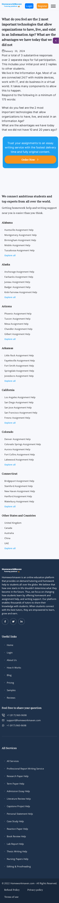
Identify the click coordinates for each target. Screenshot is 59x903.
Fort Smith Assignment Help (19, 365)
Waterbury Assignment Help (19, 501)
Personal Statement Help (20, 813)
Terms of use (11, 896)
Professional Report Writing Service (25, 768)
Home (10, 645)
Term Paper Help (15, 783)
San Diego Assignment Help (18, 402)
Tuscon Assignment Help (17, 318)
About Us (12, 660)
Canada (8, 527)
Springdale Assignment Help (19, 370)
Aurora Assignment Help (17, 449)
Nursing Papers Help (17, 858)
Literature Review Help (19, 798)
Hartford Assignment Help (18, 496)
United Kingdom (12, 522)
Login (10, 652)
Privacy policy (35, 889)
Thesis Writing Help (17, 851)
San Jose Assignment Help (18, 407)
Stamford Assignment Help (18, 486)
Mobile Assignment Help (17, 245)
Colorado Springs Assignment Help (22, 444)
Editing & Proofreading (19, 866)
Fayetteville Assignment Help (19, 360)
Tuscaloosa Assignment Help (19, 250)
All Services (13, 761)
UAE (6, 543)
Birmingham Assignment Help (20, 240)
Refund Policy (12, 889)
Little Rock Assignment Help (19, 355)
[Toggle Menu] (53, 6)
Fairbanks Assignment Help (18, 276)
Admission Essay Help (18, 791)
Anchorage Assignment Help (19, 271)
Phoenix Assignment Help (17, 313)
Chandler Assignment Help (18, 328)
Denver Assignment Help (17, 439)
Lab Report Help (15, 843)
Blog (9, 675)
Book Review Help (16, 836)
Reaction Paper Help (17, 828)
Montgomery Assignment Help (20, 234)
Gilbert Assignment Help (17, 334)
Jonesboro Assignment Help (19, 375)
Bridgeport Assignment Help (19, 480)
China (7, 538)
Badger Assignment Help (17, 287)
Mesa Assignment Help (16, 323)
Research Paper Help (17, 776)
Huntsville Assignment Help (18, 229)
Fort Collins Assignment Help (19, 454)
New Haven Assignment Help (19, 491)
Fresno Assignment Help (17, 417)
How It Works (14, 667)
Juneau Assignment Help (17, 281)
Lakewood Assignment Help (19, 459)
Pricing (10, 682)
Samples (11, 690)
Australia (9, 533)
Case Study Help (15, 821)
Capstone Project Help (18, 806)
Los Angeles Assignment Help (19, 397)
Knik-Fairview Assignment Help (20, 292)
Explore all (10, 255)
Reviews (11, 697)
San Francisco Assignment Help (20, 412)
